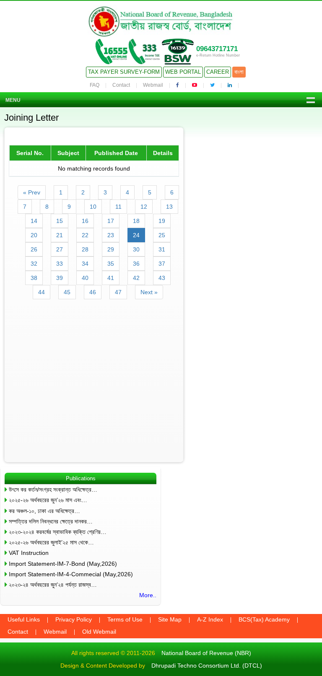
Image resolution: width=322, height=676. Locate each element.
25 (161, 235)
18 (136, 221)
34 (85, 263)
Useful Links (24, 619)
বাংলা (239, 72)
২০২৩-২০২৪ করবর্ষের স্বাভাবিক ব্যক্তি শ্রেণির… (57, 531)
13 (169, 206)
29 (110, 249)
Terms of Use (125, 619)
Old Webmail (99, 631)
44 (41, 292)
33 (59, 263)
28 (85, 249)
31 (161, 249)
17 (110, 221)
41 (110, 278)
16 (85, 221)
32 (34, 263)
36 (136, 263)
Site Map (170, 619)
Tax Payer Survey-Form (124, 72)
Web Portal (183, 72)
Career (217, 72)
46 (92, 292)
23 (110, 235)
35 (110, 263)
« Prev (31, 192)
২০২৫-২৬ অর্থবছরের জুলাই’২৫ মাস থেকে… (51, 542)
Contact (121, 85)
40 (85, 278)
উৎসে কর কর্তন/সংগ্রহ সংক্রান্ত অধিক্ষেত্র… (53, 489)
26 (34, 249)
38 (34, 278)
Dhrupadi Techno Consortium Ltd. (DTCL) (206, 665)
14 (34, 221)
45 (67, 292)
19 (161, 221)
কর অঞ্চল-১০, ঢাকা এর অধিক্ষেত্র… (44, 511)
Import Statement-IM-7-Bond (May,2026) (63, 563)
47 (118, 292)
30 (136, 249)
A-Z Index (210, 619)
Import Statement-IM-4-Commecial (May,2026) (71, 574)
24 (136, 235)
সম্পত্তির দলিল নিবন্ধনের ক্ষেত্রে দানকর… (51, 521)
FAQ (94, 85)
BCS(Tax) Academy (264, 619)
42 (136, 278)
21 (59, 235)
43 (161, 278)
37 (161, 263)
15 (59, 221)
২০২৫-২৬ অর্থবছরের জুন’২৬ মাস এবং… (48, 500)
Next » (149, 292)
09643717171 (217, 49)
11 (118, 206)
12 (143, 206)
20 (34, 235)
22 (85, 235)
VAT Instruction (29, 552)
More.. (147, 595)
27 (59, 249)
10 (93, 206)
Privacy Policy (73, 619)
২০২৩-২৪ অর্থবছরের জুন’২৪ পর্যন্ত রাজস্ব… (53, 584)
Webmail (153, 85)
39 (59, 278)
